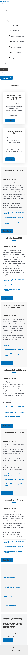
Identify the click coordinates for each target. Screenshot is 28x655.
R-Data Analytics (16, 47)
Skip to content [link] (4, 1)
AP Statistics (15, 30)
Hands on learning (9, 596)
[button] (14, 213)
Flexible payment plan (10, 605)
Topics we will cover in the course (14, 217)
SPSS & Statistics (16, 52)
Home (6, 10)
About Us (15, 647)
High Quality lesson (9, 577)
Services (7, 16)
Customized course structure (12, 587)
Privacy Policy (16, 650)
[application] (8, 21)
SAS (12, 58)
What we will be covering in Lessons (12, 289)
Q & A (6, 63)
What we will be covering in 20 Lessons (13, 222)
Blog (6, 21)
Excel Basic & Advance (17, 36)
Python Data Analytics (17, 41)
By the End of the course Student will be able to (14, 212)
